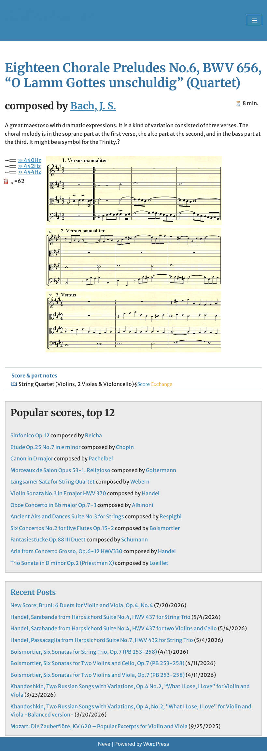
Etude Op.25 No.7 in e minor (45, 447)
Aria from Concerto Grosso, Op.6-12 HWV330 (66, 551)
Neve (104, 744)
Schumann (134, 539)
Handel (151, 493)
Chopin (125, 447)
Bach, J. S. (93, 106)
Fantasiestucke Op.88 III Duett (48, 539)
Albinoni (142, 505)
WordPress (156, 744)
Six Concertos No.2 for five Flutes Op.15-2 (62, 528)
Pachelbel (101, 458)
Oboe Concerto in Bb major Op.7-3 (53, 505)
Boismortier (164, 528)
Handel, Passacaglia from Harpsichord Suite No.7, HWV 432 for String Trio (101, 640)
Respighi (171, 516)
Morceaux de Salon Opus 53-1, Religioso (60, 470)
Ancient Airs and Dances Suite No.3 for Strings (67, 516)
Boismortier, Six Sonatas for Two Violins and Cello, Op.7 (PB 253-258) (97, 663)
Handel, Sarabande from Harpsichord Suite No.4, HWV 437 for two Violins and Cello (113, 628)
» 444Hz (29, 172)
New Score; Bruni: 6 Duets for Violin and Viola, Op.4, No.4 (81, 605)
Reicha (93, 435)
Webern (139, 481)
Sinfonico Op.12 (29, 435)
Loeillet (158, 563)
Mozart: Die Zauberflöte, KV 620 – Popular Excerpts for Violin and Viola (99, 726)
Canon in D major (31, 458)
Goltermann (161, 470)
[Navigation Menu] (254, 20)
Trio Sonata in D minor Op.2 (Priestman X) (62, 563)
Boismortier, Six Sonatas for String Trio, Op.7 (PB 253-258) (83, 652)
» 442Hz (29, 166)
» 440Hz (29, 160)
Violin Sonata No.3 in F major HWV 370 (58, 493)
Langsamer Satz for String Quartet (52, 481)
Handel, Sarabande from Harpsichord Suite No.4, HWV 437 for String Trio (100, 617)
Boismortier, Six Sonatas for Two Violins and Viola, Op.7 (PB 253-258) (97, 675)
